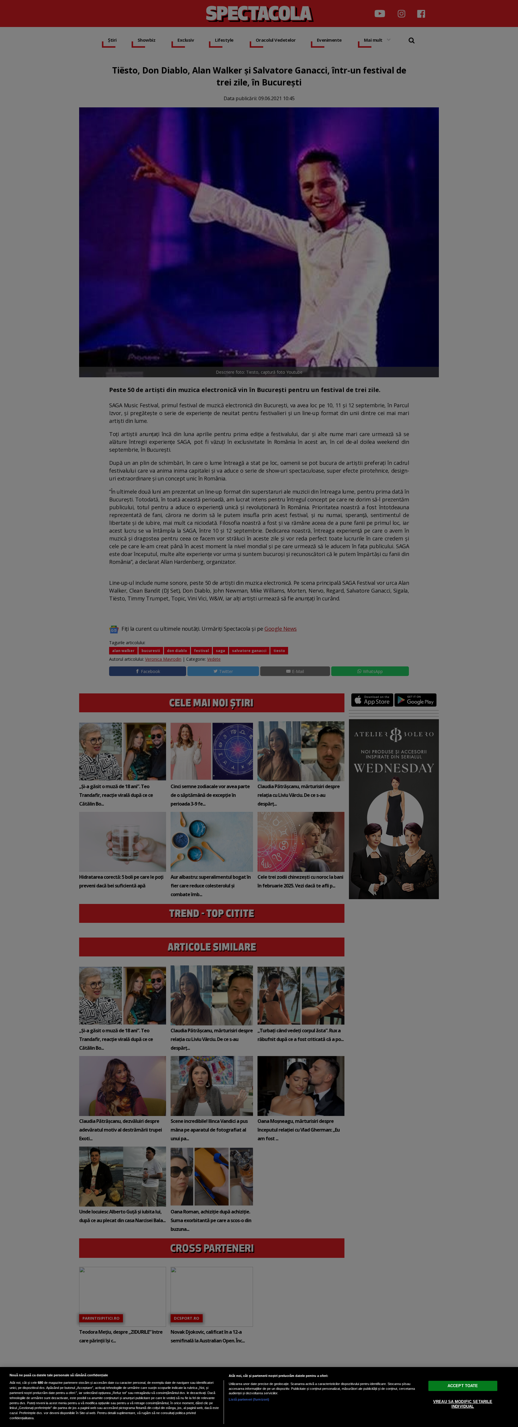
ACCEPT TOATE (463, 1386)
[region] (259, 1397)
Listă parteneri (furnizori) (249, 1399)
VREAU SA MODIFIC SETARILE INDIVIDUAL (462, 1404)
